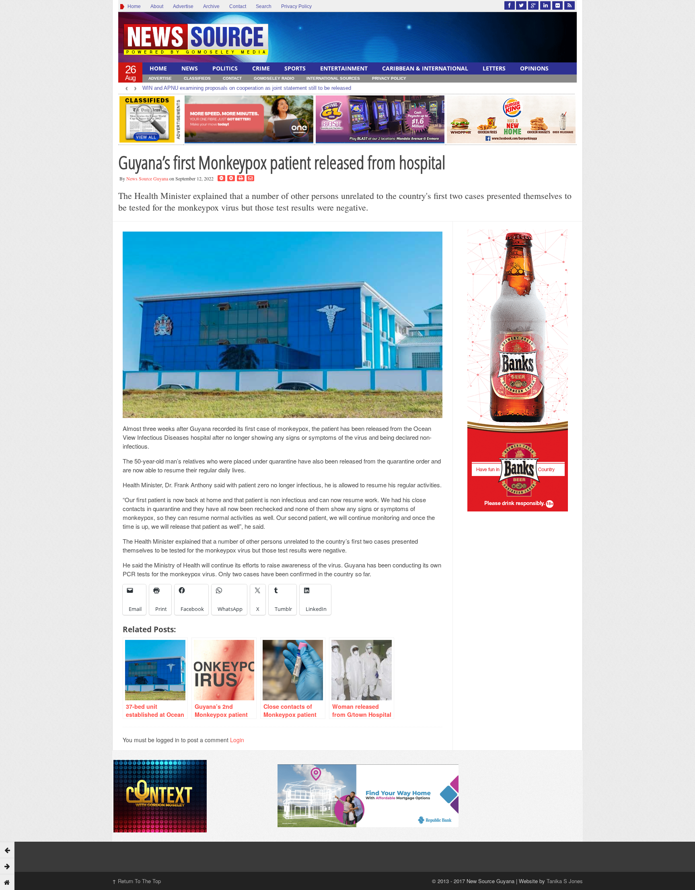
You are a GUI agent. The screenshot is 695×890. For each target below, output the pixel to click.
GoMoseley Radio (274, 78)
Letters (494, 68)
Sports (295, 68)
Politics (225, 68)
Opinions (534, 68)
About (156, 6)
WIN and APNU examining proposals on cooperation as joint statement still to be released (246, 88)
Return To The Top (136, 881)
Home (133, 6)
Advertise (183, 6)
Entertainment (344, 68)
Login (237, 740)
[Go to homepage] (7, 882)
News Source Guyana (147, 178)
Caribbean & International (425, 68)
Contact (237, 6)
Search (263, 6)
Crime (261, 68)
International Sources (333, 78)
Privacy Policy (296, 6)
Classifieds (197, 78)
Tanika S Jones (565, 881)
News (189, 68)
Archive (211, 6)
